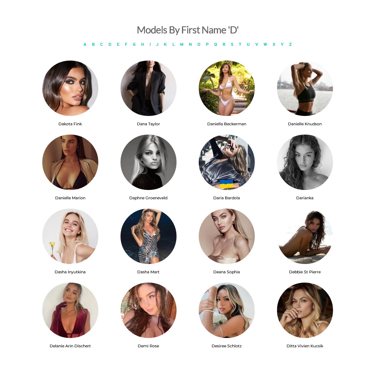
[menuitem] (85, 45)
